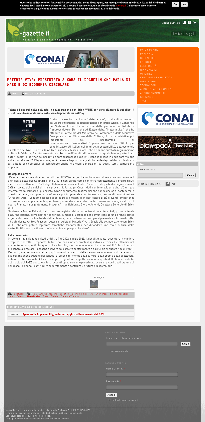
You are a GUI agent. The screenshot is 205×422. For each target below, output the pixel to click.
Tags (143, 100)
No (184, 4)
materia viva (33, 296)
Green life (147, 58)
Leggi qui (10, 418)
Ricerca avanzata (119, 350)
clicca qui (121, 5)
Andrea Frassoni (48, 293)
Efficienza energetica (156, 77)
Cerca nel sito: (147, 169)
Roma (34, 293)
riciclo (54, 296)
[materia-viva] (94, 286)
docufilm (64, 293)
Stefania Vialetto (70, 296)
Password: (113, 381)
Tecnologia (148, 85)
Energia (145, 62)
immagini (99, 276)
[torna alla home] (27, 35)
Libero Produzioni (120, 293)
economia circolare (82, 293)
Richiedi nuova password (125, 400)
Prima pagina (149, 50)
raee (45, 296)
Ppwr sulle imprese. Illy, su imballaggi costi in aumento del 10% (63, 314)
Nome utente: (115, 368)
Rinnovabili (148, 69)
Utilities (146, 73)
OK (175, 4)
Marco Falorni (17, 296)
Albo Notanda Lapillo (156, 89)
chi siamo (146, 96)
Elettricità (148, 65)
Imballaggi (184, 33)
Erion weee (101, 293)
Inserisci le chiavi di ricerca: (124, 338)
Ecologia (146, 54)
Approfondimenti (152, 93)
